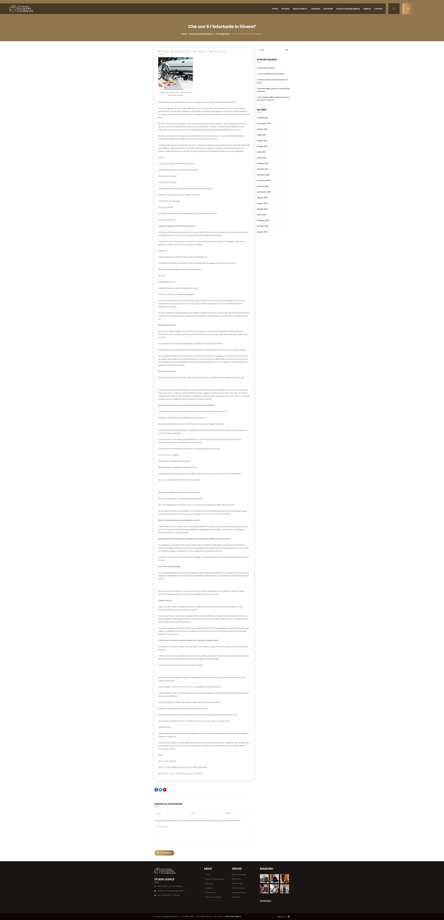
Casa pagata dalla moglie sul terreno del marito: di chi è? (273, 98)
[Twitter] (160, 790)
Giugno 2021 (262, 140)
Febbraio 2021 (262, 163)
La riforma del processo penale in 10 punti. (272, 81)
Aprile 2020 (261, 214)
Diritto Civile (236, 879)
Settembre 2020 (264, 192)
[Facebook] (156, 790)
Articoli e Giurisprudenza (348, 8)
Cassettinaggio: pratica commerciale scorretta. (273, 89)
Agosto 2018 (262, 232)
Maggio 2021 (262, 146)
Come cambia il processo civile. (270, 74)
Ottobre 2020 (262, 186)
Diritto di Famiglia (239, 874)
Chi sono (285, 8)
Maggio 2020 (262, 209)
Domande (328, 8)
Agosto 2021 (262, 129)
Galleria (367, 8)
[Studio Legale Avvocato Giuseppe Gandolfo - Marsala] (21, 8)
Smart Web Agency (233, 916)
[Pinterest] (165, 790)
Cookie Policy (211, 892)
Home (275, 8)
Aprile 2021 (261, 152)
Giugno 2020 (262, 203)
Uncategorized (222, 34)
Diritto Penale (237, 883)
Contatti (378, 8)
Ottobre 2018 (262, 226)
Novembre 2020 (263, 180)
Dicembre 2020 (263, 175)
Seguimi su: (281, 916)
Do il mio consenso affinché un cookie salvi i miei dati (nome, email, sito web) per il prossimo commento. (198, 820)
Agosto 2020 (262, 197)
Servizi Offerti (299, 8)
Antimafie (235, 897)
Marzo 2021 (261, 157)
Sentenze (315, 8)
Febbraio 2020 (263, 220)
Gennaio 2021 (262, 169)
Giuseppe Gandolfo (183, 51)
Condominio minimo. (266, 68)
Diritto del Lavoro (238, 888)
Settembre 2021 (264, 123)
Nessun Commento (219, 51)
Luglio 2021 (261, 135)
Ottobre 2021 (262, 118)
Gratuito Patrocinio (239, 892)
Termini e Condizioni (213, 897)
